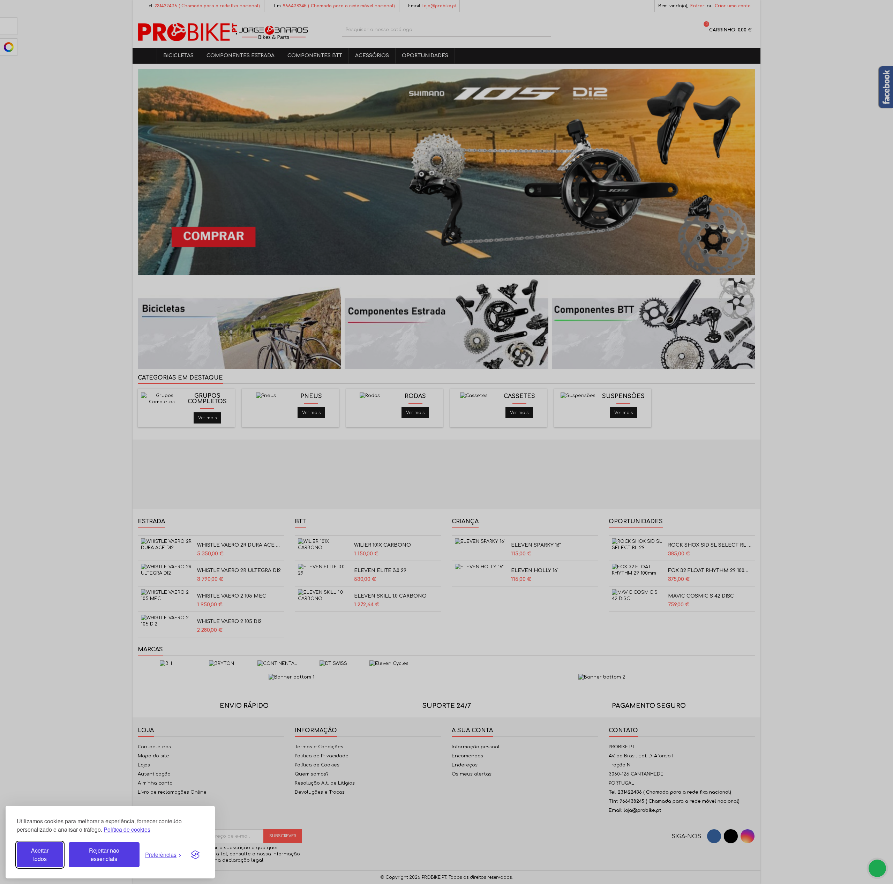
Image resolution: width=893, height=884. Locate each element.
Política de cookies (127, 829)
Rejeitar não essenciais (104, 854)
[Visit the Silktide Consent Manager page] (195, 854)
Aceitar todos (39, 854)
